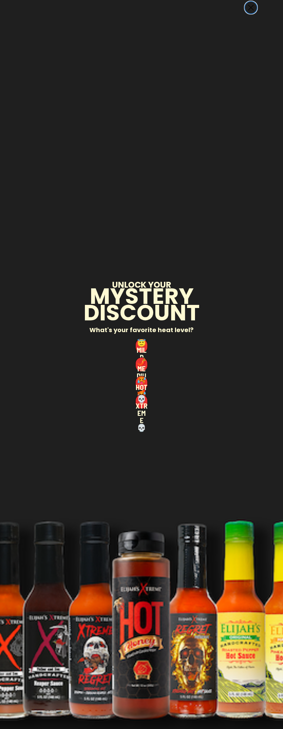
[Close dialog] (251, 7)
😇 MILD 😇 (141, 346)
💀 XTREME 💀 (141, 401)
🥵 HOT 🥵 (141, 383)
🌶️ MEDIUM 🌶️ (141, 364)
